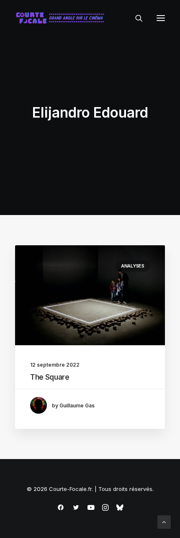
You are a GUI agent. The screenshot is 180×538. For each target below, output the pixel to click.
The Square (49, 377)
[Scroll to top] (164, 521)
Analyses (132, 266)
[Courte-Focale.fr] (62, 18)
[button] (160, 18)
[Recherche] (135, 18)
